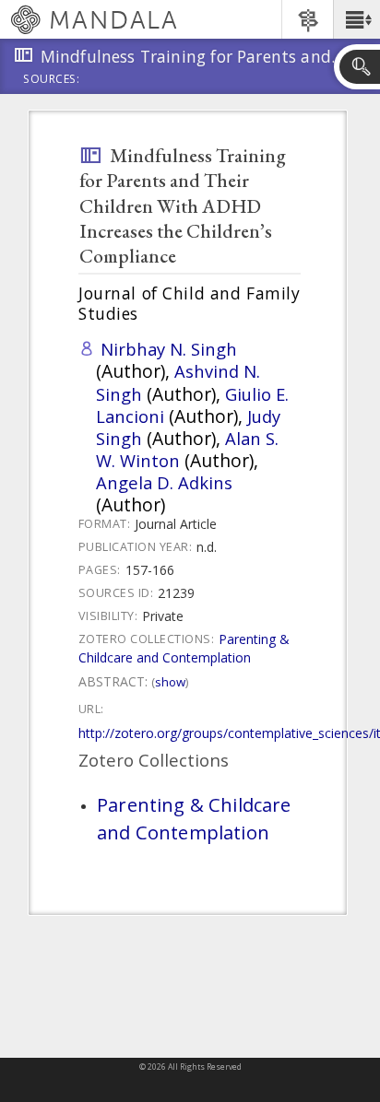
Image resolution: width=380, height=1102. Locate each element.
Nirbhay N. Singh (169, 348)
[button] (356, 19)
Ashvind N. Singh (178, 381)
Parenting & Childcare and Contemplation (184, 648)
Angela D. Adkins (164, 482)
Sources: (51, 80)
